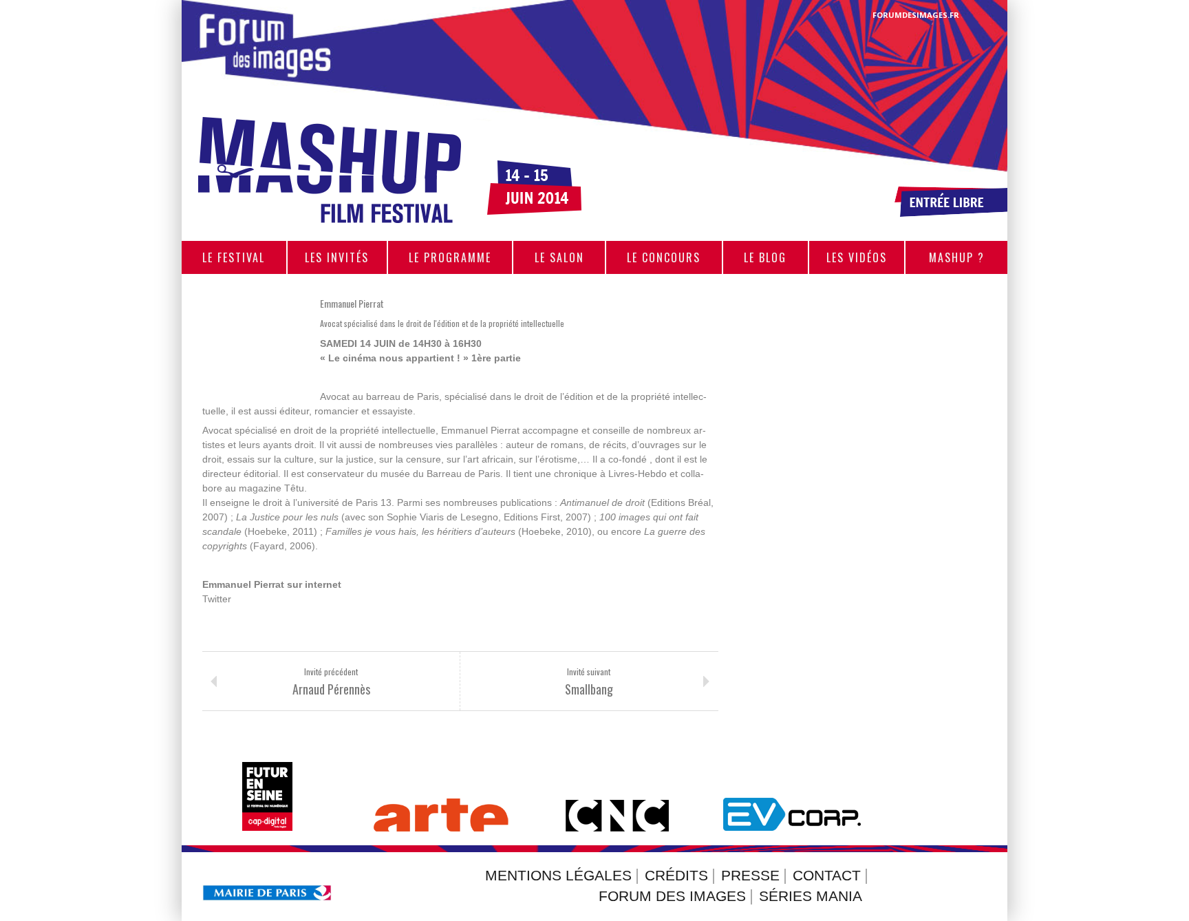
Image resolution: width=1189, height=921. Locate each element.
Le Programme (450, 257)
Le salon (559, 257)
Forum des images (672, 896)
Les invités (337, 257)
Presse (750, 875)
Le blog (765, 257)
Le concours (663, 257)
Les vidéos (856, 257)
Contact (827, 875)
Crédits (676, 875)
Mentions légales (558, 875)
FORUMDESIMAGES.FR (915, 15)
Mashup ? (957, 257)
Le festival (233, 257)
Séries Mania (810, 896)
